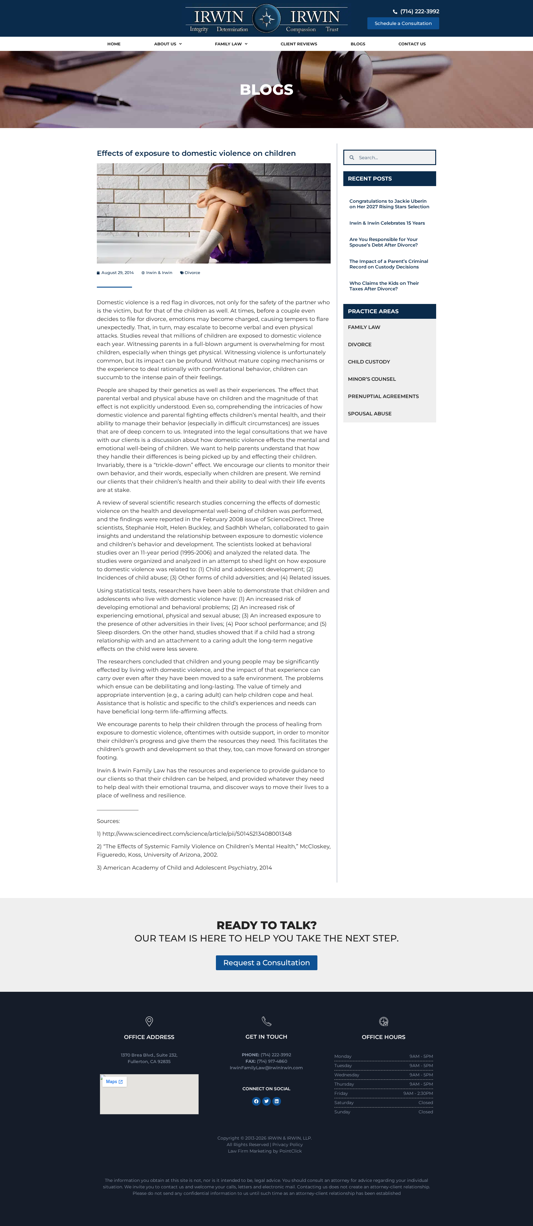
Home (114, 43)
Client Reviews (299, 43)
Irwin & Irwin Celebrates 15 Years (387, 223)
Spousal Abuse (370, 414)
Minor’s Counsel (372, 379)
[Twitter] (266, 1101)
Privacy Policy (287, 1144)
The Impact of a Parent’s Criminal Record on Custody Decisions (388, 264)
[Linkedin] (276, 1101)
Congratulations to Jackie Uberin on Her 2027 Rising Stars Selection (389, 204)
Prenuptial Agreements (383, 396)
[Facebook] (256, 1101)
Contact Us (412, 43)
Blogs (358, 43)
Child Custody (369, 362)
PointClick (290, 1151)
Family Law (228, 43)
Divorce (192, 272)
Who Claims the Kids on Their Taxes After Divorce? (384, 286)
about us (165, 43)
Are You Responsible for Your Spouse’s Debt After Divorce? (383, 242)
